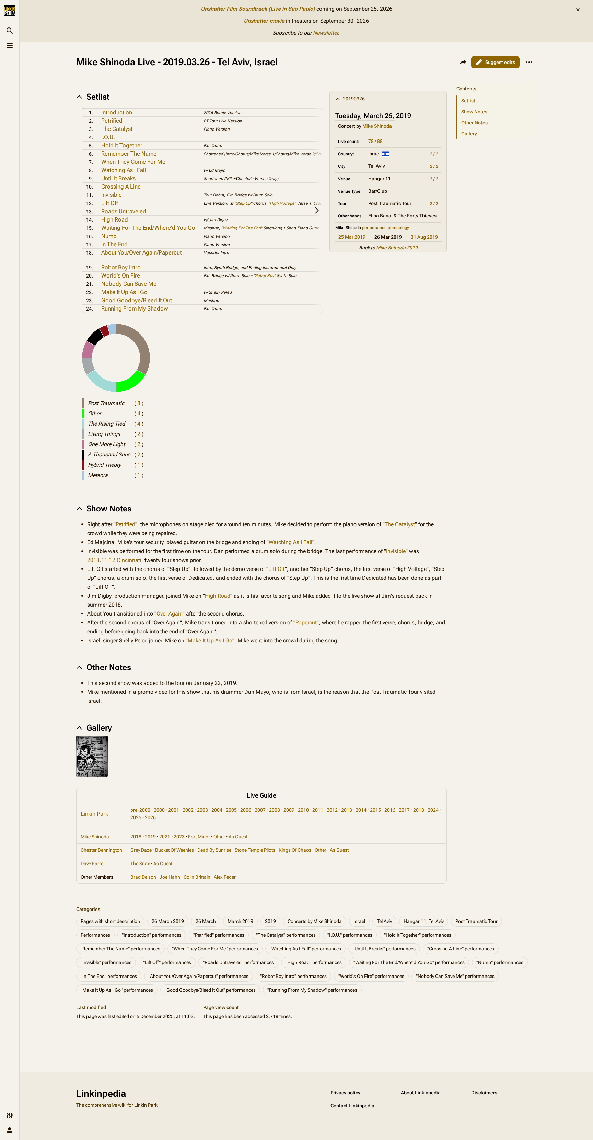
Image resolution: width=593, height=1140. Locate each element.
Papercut (306, 622)
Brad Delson (143, 877)
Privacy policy (345, 1092)
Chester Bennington (101, 850)
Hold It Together (121, 145)
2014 (361, 810)
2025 (135, 817)
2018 (418, 810)
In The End (114, 244)
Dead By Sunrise (214, 850)
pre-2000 (140, 810)
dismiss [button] (578, 9)
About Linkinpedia (421, 1092)
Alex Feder (225, 877)
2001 (173, 810)
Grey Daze (141, 850)
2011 (317, 810)
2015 (375, 810)
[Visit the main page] (9, 11)
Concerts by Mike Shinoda (315, 921)
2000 (159, 810)
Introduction (116, 112)
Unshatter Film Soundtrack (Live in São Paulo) (258, 8)
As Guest (238, 836)
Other (219, 836)
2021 (164, 836)
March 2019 (240, 921)
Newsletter (325, 33)
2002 (188, 810)
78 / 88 (375, 141)
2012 (332, 810)
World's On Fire (120, 275)
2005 (231, 810)
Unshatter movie (264, 21)
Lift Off (109, 203)
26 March (206, 921)
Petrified (112, 120)
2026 (150, 817)
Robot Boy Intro (121, 267)
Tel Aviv (384, 921)
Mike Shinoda (377, 126)
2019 (150, 836)
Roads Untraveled (123, 211)
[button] (495, 81)
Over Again (169, 613)
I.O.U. (108, 137)
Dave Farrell (93, 863)
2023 (179, 836)
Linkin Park (94, 813)
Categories (88, 909)
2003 (202, 810)
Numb (109, 236)
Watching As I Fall (123, 170)
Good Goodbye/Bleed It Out (136, 300)
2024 (433, 810)
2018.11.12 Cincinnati (114, 560)
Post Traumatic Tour (476, 921)
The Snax (140, 863)
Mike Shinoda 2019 (397, 247)
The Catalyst (116, 128)
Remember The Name (128, 153)
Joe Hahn (170, 877)
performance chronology (385, 227)
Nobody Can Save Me (128, 283)
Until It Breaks (118, 178)
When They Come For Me (133, 161)
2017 (404, 810)
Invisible (111, 194)
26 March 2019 (168, 921)
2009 (288, 810)
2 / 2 (434, 153)
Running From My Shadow (134, 308)
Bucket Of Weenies (174, 850)
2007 (260, 810)
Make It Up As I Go (124, 292)
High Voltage (282, 203)
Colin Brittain (197, 877)
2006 (245, 810)
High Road (114, 219)
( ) (138, 403)
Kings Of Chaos (295, 850)
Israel (359, 921)
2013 (346, 810)
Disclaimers (484, 1092)
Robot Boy (264, 275)
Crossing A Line (121, 186)
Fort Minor (199, 836)
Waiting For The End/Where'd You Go (148, 227)
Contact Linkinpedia (352, 1105)
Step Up (243, 203)
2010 (303, 810)
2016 (389, 810)
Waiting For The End (242, 228)
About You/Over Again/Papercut (141, 252)
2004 (216, 810)
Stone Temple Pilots (255, 850)
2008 (274, 810)
